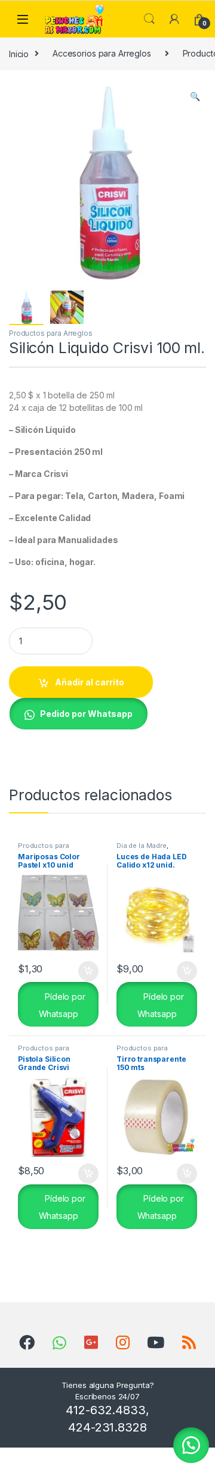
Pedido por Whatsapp (86, 714)
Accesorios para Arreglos (102, 53)
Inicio (19, 53)
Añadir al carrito (89, 682)
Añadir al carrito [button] (86, 971)
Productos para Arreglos (51, 333)
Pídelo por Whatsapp (62, 1004)
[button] (195, 96)
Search (149, 19)
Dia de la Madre (141, 845)
